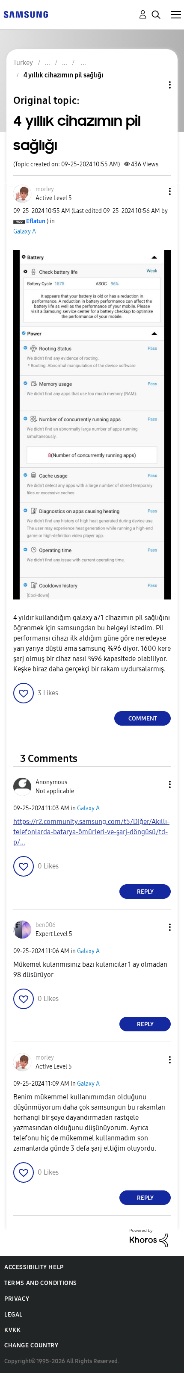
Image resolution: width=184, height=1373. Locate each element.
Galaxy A (24, 231)
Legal (13, 1314)
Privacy (16, 1298)
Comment (142, 718)
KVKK (12, 1330)
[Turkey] (25, 14)
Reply (145, 891)
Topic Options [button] (155, 85)
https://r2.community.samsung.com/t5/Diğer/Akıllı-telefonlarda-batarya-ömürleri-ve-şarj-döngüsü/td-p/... (91, 832)
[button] (155, 191)
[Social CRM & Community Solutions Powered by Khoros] (149, 1238)
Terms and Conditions (40, 1283)
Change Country (31, 1345)
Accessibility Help (34, 1267)
